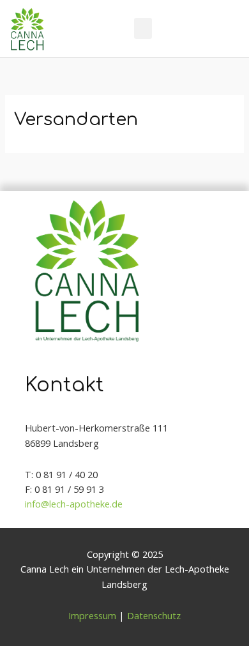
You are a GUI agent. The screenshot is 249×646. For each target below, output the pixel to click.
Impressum (92, 615)
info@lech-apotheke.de (74, 503)
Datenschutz (154, 615)
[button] (143, 28)
